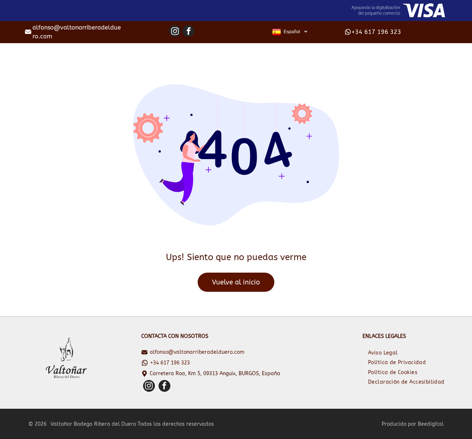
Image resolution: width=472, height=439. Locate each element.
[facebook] (188, 32)
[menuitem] (382, 353)
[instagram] (175, 32)
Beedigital (431, 424)
